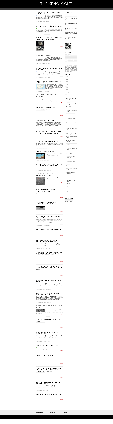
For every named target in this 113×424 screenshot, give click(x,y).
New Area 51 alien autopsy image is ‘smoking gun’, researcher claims (46, 241)
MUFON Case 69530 (67, 68)
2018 (66, 87)
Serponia (69, 65)
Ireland (73, 67)
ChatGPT (72, 62)
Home (37, 8)
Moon (75, 62)
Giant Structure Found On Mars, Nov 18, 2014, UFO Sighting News (48, 174)
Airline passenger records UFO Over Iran (48, 394)
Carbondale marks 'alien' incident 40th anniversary (48, 356)
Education (76, 63)
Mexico (74, 64)
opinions (71, 63)
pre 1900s (70, 71)
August (67, 186)
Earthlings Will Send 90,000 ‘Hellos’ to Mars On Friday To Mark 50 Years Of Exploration (49, 25)
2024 (66, 79)
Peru (76, 62)
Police (65, 63)
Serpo (67, 65)
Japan (72, 64)
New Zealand (75, 68)
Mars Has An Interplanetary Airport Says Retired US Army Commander (49, 38)
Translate (71, 201)
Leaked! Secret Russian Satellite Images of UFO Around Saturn (49, 383)
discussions (75, 65)
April (67, 191)
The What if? (68, 63)
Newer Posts (37, 405)
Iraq (72, 67)
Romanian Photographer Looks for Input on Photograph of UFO (49, 108)
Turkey (65, 71)
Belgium (72, 66)
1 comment (48, 160)
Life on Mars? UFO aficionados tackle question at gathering (47, 293)
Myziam (70, 68)
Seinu (65, 65)
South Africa (72, 65)
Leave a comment (47, 63)
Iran (69, 64)
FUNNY (68, 64)
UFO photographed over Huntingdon (47, 345)
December (68, 95)
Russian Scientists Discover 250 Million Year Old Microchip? (48, 13)
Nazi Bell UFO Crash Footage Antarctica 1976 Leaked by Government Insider (48, 132)
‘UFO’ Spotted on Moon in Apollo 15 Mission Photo (49, 320)
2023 (66, 81)
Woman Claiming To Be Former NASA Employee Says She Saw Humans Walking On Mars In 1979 (49, 68)
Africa (68, 66)
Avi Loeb (70, 66)
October (68, 183)
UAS (68, 71)
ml (45, 21)
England (66, 64)
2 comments (47, 21)
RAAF (70, 70)
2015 (66, 92)
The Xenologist (56, 3)
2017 (66, 89)
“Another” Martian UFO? (43, 55)
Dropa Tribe (66, 67)
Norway (68, 69)
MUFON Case (75, 67)
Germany (66, 62)
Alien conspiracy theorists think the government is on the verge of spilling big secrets (49, 268)
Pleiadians (76, 69)
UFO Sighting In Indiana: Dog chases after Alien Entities (49, 81)
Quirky (72, 59)
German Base (69, 67)
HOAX (68, 62)
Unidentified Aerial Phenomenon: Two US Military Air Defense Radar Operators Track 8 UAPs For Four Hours (49, 253)
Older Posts (61, 405)
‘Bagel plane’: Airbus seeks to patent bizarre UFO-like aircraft (47, 190)
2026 (66, 76)
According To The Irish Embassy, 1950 (47, 141)
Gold (71, 67)
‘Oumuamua (66, 66)
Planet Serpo (73, 69)
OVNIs (69, 53)
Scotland (76, 64)
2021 (66, 84)
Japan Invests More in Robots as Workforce (46, 95)
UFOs (66, 53)
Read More (61, 32)
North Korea (66, 69)
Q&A (68, 70)
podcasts (66, 61)
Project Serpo (66, 70)
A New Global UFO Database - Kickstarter (48, 229)
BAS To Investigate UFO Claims (45, 120)
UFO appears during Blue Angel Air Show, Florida (48, 281)
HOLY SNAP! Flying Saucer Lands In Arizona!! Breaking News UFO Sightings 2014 (49, 165)
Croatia (76, 66)
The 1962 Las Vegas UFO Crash (45, 152)
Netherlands (73, 68)
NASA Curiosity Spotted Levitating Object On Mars (49, 306)
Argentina (73, 63)
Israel (70, 64)
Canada (76, 61)
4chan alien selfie (70, 61)
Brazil (74, 61)
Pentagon (71, 69)
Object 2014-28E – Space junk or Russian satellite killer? (48, 217)
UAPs (67, 71)
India (73, 62)
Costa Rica (74, 66)
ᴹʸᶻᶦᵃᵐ (71, 71)
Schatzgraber (72, 70)
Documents (69, 59)
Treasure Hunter (75, 70)
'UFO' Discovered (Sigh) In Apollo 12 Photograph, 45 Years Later (46, 203)
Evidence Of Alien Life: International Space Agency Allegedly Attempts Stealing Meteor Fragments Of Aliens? (49, 370)
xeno (69, 62)
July (67, 188)
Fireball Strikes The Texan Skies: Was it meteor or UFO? (48, 333)
